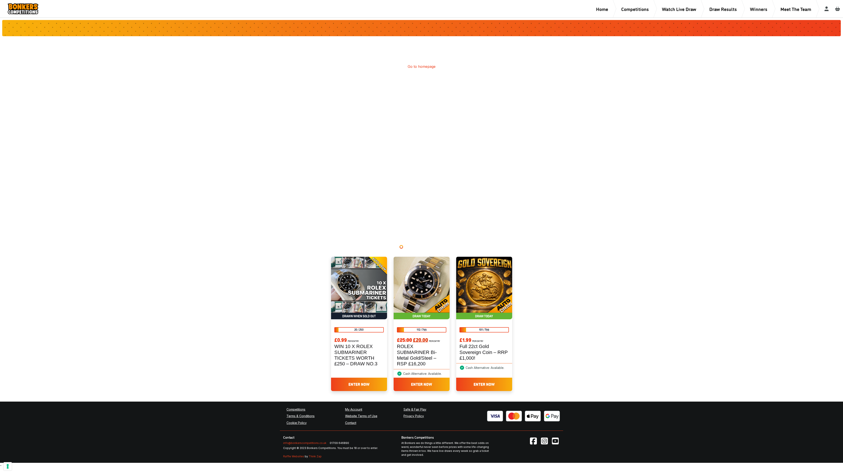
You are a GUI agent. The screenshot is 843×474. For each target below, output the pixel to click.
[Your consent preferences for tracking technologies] (8, 466)
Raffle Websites (293, 456)
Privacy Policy (413, 416)
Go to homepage (422, 66)
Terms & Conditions (300, 416)
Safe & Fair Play (414, 409)
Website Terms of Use (361, 416)
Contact (350, 423)
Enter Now (358, 384)
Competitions (295, 409)
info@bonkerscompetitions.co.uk (304, 443)
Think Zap (315, 456)
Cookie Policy (296, 423)
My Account (353, 409)
